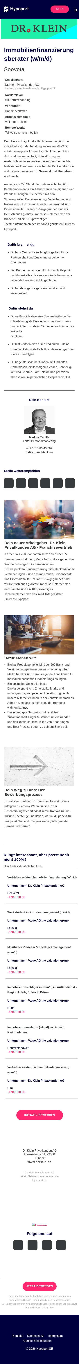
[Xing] (18, 1245)
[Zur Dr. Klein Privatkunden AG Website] (39, 1141)
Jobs (60, 9)
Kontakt (17, 1335)
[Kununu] (61, 1245)
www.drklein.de (40, 1162)
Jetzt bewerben (39, 1286)
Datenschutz (35, 1335)
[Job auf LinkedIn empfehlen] (45, 483)
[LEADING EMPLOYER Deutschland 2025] (39, 1197)
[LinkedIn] (32, 1245)
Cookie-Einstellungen (37, 1340)
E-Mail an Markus (39, 452)
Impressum (55, 1335)
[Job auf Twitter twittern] (33, 483)
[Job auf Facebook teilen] (21, 483)
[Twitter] (47, 1245)
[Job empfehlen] (58, 483)
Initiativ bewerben (39, 1115)
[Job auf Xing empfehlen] (9, 483)
